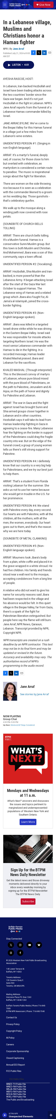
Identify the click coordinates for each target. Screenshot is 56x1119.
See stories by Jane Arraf (34, 694)
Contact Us (11, 1017)
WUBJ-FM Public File (16, 1097)
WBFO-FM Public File (16, 1092)
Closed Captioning (15, 1058)
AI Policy (10, 1038)
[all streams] (52, 1115)
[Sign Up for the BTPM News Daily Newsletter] (28, 849)
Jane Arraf (18, 48)
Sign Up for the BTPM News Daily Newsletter (28, 872)
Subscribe (28, 901)
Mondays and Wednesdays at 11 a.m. (28, 793)
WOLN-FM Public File (16, 1094)
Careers (10, 1044)
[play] (5, 1115)
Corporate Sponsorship (17, 1051)
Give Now (44, 4)
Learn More (28, 822)
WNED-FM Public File (16, 1087)
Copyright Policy (14, 1031)
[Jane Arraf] (10, 691)
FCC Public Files (13, 1071)
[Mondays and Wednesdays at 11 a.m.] (28, 759)
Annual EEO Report (15, 1065)
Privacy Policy (13, 1024)
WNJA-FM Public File (16, 1089)
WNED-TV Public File (16, 1084)
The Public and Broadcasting (20, 1100)
